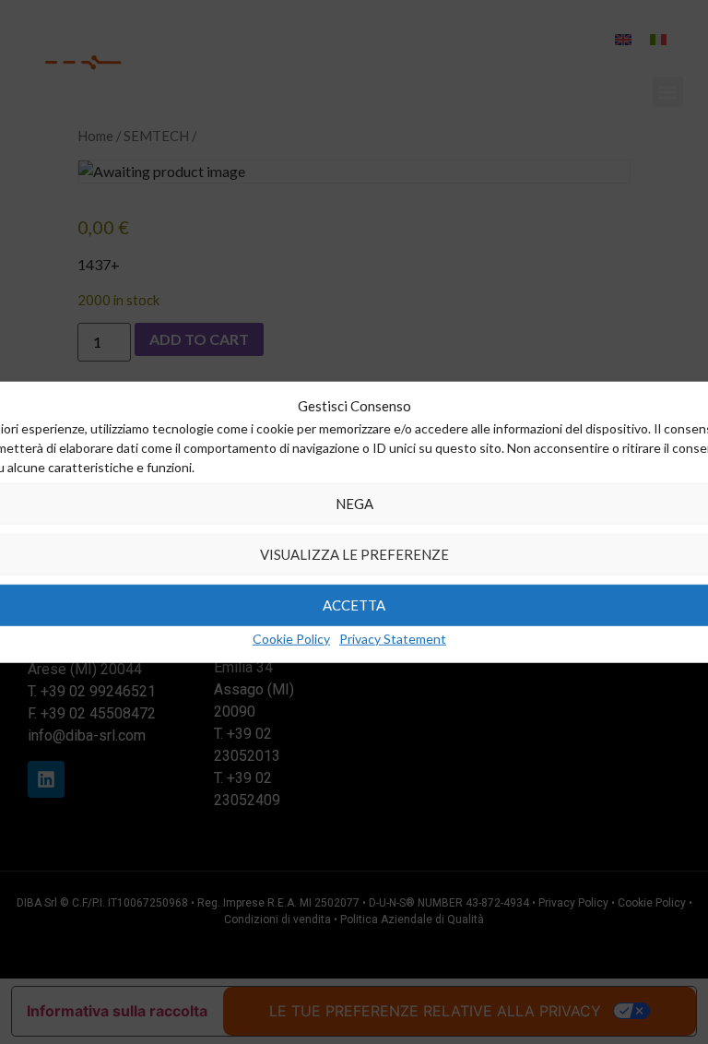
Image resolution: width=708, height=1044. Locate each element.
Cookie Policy (291, 638)
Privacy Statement (392, 638)
